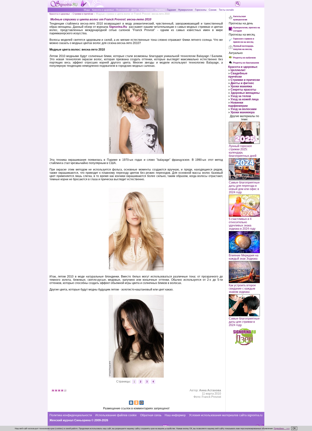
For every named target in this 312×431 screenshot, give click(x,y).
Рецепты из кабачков (244, 57)
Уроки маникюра (243, 112)
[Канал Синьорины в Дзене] (244, 344)
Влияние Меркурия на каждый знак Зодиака (243, 257)
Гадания (171, 9)
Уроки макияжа (241, 86)
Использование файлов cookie (116, 415)
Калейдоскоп (146, 9)
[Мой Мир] (141, 403)
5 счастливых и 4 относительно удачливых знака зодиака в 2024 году (242, 223)
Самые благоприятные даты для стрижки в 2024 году (244, 322)
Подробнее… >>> (282, 428)
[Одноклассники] (136, 403)
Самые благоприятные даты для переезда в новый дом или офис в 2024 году (244, 187)
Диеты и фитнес (242, 83)
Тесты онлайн (226, 9)
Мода (87, 9)
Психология (122, 9)
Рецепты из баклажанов (246, 63)
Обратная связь (150, 415)
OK (294, 428)
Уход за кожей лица (245, 99)
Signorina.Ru (118, 26)
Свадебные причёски (237, 75)
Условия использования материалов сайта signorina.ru (226, 415)
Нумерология (185, 9)
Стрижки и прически (245, 79)
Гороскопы (200, 9)
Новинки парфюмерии (238, 104)
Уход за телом (241, 96)
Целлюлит (238, 70)
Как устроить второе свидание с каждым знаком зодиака (242, 288)
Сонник (212, 9)
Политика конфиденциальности (70, 415)
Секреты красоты (243, 89)
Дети (133, 9)
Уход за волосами (244, 109)
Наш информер (175, 415)
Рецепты (160, 9)
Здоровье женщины (245, 92)
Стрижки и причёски (83, 14)
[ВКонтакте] (131, 403)
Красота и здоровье (103, 9)
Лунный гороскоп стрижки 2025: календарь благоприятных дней (242, 151)
